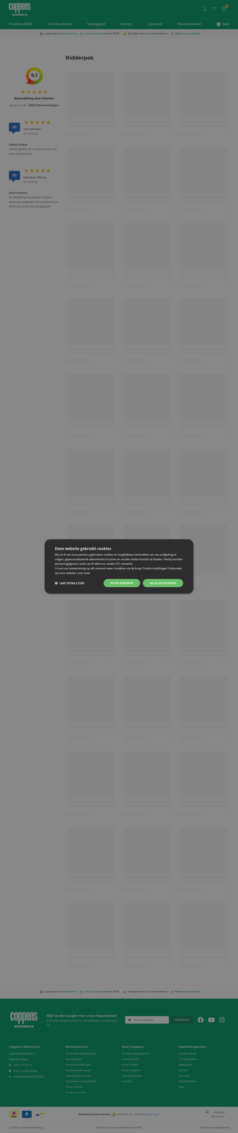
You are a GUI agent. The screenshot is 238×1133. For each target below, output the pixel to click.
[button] (69, 583)
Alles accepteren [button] (163, 583)
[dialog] (119, 566)
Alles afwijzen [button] (122, 582)
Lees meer (83, 573)
